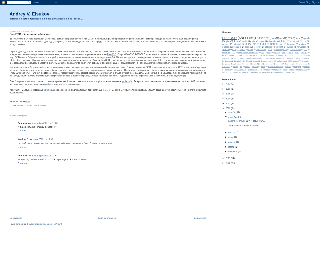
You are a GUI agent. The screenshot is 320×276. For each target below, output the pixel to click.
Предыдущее (199, 218)
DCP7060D (260, 50)
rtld (240, 72)
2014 (228, 98)
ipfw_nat (269, 64)
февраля (233, 151)
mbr (253, 41)
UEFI (272, 44)
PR (233, 55)
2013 (228, 103)
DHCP (270, 50)
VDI (291, 55)
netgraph (297, 67)
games (227, 64)
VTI (297, 55)
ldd (241, 67)
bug (304, 41)
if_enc (246, 64)
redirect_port (302, 69)
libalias (247, 67)
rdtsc (292, 69)
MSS (283, 52)
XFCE (304, 55)
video (271, 72)
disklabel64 (238, 61)
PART (262, 38)
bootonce (21, 105)
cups (296, 58)
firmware (291, 44)
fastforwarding (281, 61)
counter (289, 58)
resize (261, 41)
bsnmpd (269, 58)
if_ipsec (225, 47)
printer (267, 69)
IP (234, 52)
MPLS (276, 52)
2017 (228, 84)
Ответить (22, 130)
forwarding (306, 61)
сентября (233, 117)
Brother (242, 50)
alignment (294, 41)
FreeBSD (111, 54)
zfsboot (225, 49)
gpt (35, 105)
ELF (305, 50)
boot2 (249, 58)
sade (298, 38)
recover (257, 47)
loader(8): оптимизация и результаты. (246, 121)
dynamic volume (267, 61)
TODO (278, 55)
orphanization (239, 69)
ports (247, 47)
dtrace (255, 61)
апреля (232, 142)
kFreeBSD (226, 67)
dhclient (228, 61)
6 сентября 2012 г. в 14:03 (45, 123)
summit (43, 105)
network (228, 69)
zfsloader (272, 41)
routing (233, 72)
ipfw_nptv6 (291, 64)
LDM (254, 44)
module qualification (275, 67)
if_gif (254, 64)
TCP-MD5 (269, 55)
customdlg (306, 58)
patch (307, 38)
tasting (290, 47)
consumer (278, 58)
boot (281, 44)
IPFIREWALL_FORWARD (248, 52)
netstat (307, 67)
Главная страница (107, 218)
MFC (269, 52)
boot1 (242, 58)
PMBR (263, 44)
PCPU (304, 52)
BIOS (234, 50)
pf (38, 105)
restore (225, 72)
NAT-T (297, 52)
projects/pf (127, 81)
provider (276, 69)
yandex (288, 72)
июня (231, 137)
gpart (272, 38)
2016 (228, 89)
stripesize (262, 72)
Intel (262, 52)
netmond (237, 44)
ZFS (290, 38)
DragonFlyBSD (281, 50)
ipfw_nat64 (280, 64)
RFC (247, 55)
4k (246, 44)
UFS (285, 55)
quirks (285, 69)
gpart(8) (182, 75)
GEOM (249, 38)
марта (231, 147)
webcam (279, 72)
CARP (250, 50)
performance (252, 69)
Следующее (16, 218)
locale (255, 67)
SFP (254, 55)
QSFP (240, 55)
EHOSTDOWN (295, 50)
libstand (237, 47)
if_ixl (260, 64)
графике (48, 84)
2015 (228, 93)
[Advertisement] (70, 213)
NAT (290, 52)
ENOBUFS (226, 52)
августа (232, 132)
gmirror (225, 44)
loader (245, 41)
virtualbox (301, 47)
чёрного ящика (36, 57)
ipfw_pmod (303, 64)
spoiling (268, 47)
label (235, 67)
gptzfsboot (237, 64)
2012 (228, 108)
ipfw (228, 41)
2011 (228, 158)
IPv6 (236, 41)
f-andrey (22, 139)
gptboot (302, 44)
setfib (246, 72)
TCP (260, 55)
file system (294, 61)
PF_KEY (225, 55)
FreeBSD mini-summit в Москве (30, 34)
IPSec (283, 41)
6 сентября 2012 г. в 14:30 (40, 139)
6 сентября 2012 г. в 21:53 (45, 155)
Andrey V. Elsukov (29, 13)
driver (248, 61)
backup (233, 58)
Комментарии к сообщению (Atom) (44, 224)
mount (288, 67)
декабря (232, 112)
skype (253, 72)
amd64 (225, 58)
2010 (228, 163)
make (263, 67)
